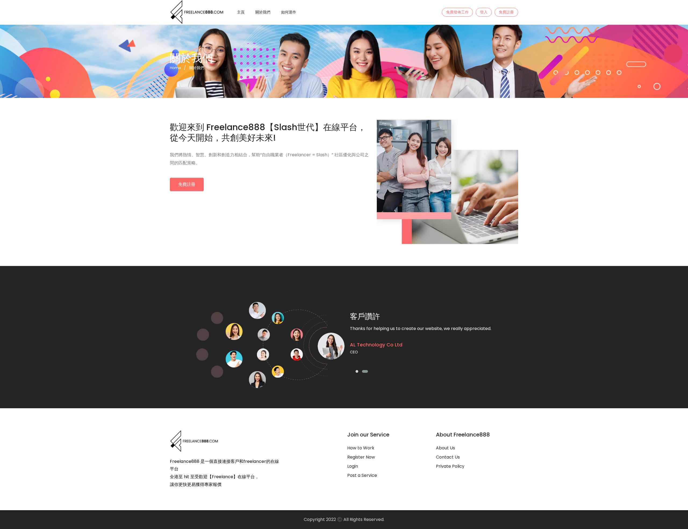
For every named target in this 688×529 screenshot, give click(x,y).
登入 (484, 12)
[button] (358, 372)
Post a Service (362, 475)
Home (175, 67)
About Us (445, 448)
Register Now (361, 457)
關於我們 (262, 12)
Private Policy (450, 466)
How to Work (360, 448)
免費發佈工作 (457, 12)
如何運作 (288, 12)
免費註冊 (506, 12)
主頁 (241, 12)
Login (352, 466)
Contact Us (448, 457)
